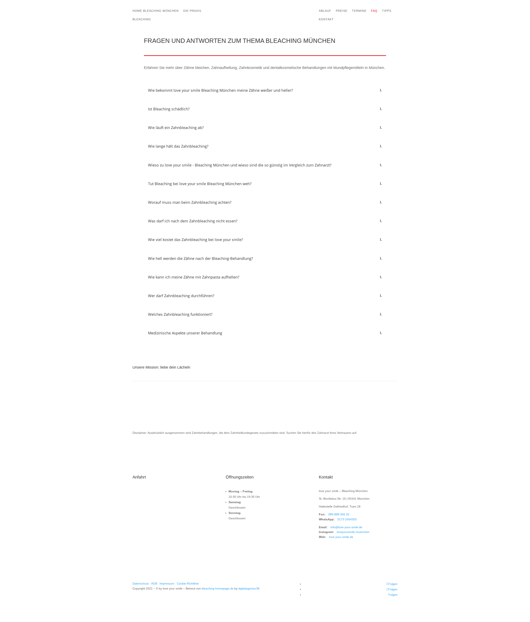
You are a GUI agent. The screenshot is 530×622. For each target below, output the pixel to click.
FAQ (374, 10)
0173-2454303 (347, 519)
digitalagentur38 (248, 588)
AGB (154, 583)
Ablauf (325, 10)
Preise (341, 10)
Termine (359, 10)
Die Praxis (192, 10)
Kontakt (326, 19)
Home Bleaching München (155, 10)
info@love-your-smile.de (346, 527)
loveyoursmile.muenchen (353, 532)
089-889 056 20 (338, 514)
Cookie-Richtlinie (188, 583)
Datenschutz (140, 583)
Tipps (386, 10)
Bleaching (141, 19)
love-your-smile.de (341, 537)
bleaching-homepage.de (218, 588)
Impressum (167, 583)
